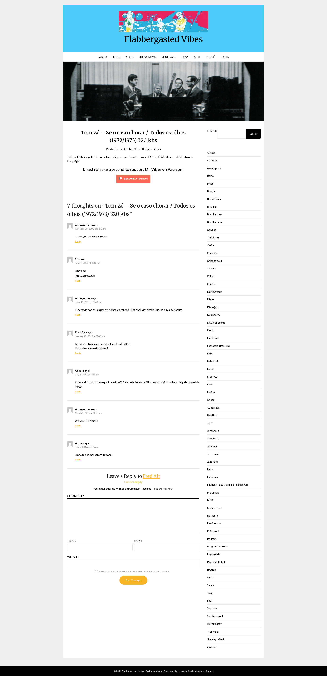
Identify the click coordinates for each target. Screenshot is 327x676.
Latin (225, 56)
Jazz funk (212, 446)
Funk (116, 56)
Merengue (213, 492)
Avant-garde (214, 168)
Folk (209, 353)
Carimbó (212, 245)
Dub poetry (213, 314)
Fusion (211, 392)
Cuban (210, 276)
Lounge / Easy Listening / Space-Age (227, 484)
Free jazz (212, 376)
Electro (211, 330)
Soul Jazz (169, 56)
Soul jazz (212, 608)
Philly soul (213, 531)
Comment (75, 495)
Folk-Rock (213, 361)
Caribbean (213, 237)
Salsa (210, 577)
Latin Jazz (212, 477)
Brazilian (212, 206)
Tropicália (213, 631)
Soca (210, 592)
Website (73, 557)
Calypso (211, 229)
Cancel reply (133, 482)
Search (212, 130)
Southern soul (215, 616)
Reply (78, 241)
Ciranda (211, 268)
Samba (102, 56)
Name (72, 541)
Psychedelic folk (216, 561)
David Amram (214, 291)
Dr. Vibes (155, 149)
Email (138, 541)
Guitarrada (213, 407)
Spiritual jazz (214, 623)
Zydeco (211, 646)
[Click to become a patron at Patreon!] (133, 183)
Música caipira (215, 508)
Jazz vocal (213, 453)
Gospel (211, 399)
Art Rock (212, 160)
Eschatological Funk (218, 345)
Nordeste (212, 515)
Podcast (211, 538)
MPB (197, 56)
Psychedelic (214, 554)
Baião (210, 175)
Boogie (211, 191)
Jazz (185, 56)
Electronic (213, 337)
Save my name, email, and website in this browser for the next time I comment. (134, 571)
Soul (129, 56)
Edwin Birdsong (216, 322)
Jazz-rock (212, 461)
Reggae (211, 569)
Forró (210, 56)
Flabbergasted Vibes (163, 39)
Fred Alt (80, 332)
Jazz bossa (213, 430)
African (211, 152)
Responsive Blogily (184, 671)
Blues (210, 183)
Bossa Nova (147, 56)
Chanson (212, 253)
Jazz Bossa (213, 438)
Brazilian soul (214, 222)
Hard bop (212, 415)
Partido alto (214, 523)
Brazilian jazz (214, 214)
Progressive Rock (217, 546)
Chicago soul (214, 260)
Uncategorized (215, 639)
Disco (210, 299)
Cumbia (211, 283)
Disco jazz (213, 307)
